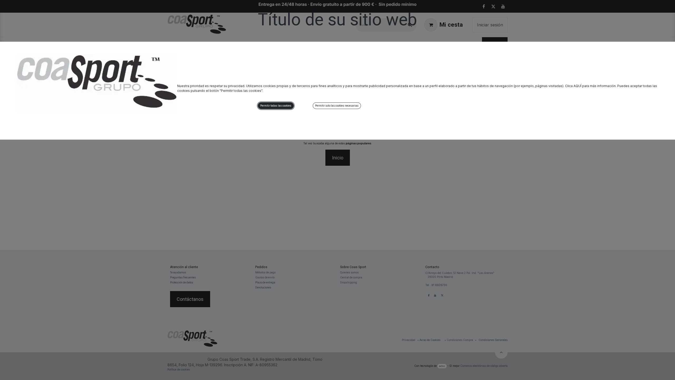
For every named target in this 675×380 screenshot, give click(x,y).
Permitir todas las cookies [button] (275, 105)
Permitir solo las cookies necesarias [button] (337, 105)
